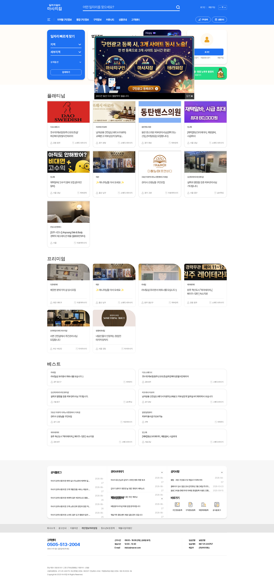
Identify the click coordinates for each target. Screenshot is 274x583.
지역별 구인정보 (64, 19)
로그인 (202, 7)
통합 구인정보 (82, 19)
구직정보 (97, 19)
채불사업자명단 (125, 528)
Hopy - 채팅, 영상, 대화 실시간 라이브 (95, 575)
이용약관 (74, 528)
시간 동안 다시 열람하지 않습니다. (112, 96)
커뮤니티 (110, 19)
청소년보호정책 (108, 528)
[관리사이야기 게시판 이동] (162, 472)
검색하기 (66, 72)
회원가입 (211, 7)
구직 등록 (205, 19)
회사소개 (51, 528)
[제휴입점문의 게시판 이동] (162, 498)
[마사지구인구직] (54, 7)
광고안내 (62, 528)
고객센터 (135, 19)
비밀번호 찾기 (205, 58)
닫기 (188, 96)
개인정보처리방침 (89, 528)
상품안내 (123, 19)
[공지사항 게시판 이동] (221, 472)
